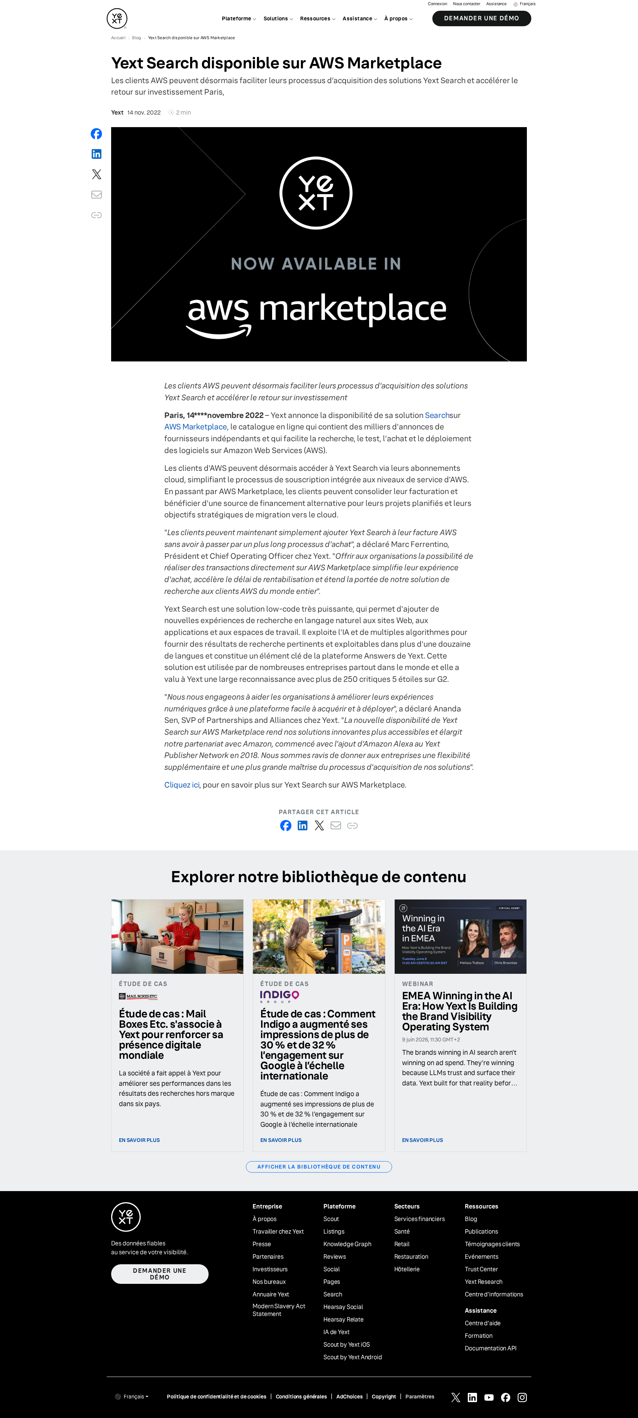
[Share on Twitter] (96, 174)
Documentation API (490, 1348)
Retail (401, 1244)
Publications (481, 1231)
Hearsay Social (343, 1307)
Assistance (496, 4)
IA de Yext (336, 1332)
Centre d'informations (494, 1294)
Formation (479, 1336)
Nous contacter (466, 4)
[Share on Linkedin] (96, 153)
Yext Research (483, 1282)
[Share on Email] (96, 194)
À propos (265, 1219)
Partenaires (268, 1257)
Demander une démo (481, 18)
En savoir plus (139, 1140)
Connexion (437, 4)
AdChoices (349, 1396)
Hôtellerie (407, 1269)
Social (331, 1269)
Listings (333, 1231)
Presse (262, 1244)
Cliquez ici (182, 785)
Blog (471, 1219)
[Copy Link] (96, 214)
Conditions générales (301, 1396)
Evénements (481, 1257)
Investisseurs (270, 1269)
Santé (402, 1231)
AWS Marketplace (195, 427)
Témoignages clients (492, 1244)
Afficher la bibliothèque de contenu (319, 1166)
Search (437, 415)
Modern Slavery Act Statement (279, 1310)
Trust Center (481, 1269)
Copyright (384, 1396)
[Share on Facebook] (96, 133)
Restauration (411, 1257)
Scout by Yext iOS (346, 1345)
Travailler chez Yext (278, 1231)
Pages (331, 1282)
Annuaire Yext (271, 1294)
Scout (331, 1219)
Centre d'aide (483, 1323)
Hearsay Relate (343, 1319)
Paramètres (420, 1396)
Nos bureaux (269, 1282)
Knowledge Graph (347, 1244)
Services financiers (419, 1219)
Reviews (334, 1257)
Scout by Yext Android (352, 1357)
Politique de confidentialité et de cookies (216, 1396)
